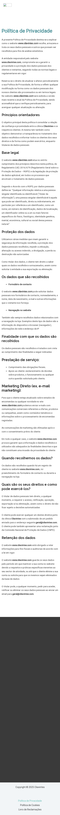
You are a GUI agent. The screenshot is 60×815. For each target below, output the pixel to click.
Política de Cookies (30, 805)
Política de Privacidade (30, 800)
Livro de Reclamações (30, 809)
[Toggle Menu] (52, 9)
